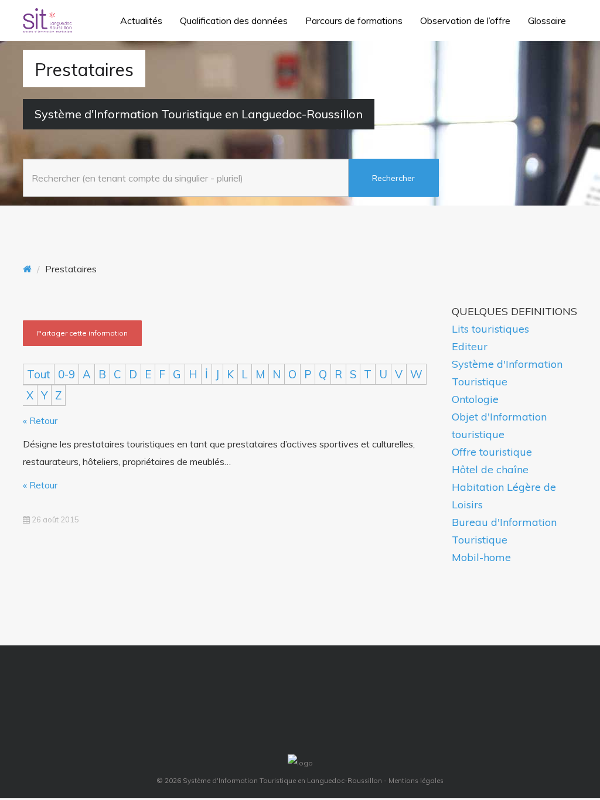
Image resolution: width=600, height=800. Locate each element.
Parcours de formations (354, 20)
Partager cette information (82, 333)
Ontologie (475, 399)
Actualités (141, 20)
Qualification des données (234, 20)
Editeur (470, 346)
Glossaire (547, 20)
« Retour (40, 420)
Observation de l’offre (465, 20)
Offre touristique (492, 452)
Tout (38, 374)
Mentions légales (416, 780)
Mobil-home (481, 557)
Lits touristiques (490, 329)
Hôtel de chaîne (490, 469)
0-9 (66, 374)
